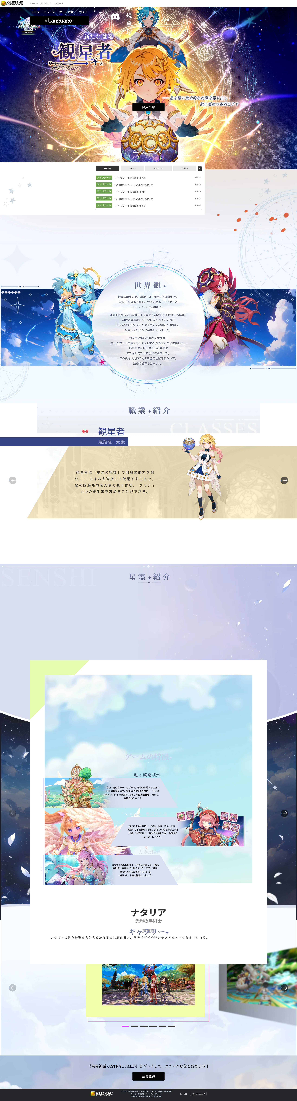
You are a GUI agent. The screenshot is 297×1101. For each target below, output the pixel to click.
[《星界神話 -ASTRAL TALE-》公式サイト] (28, 34)
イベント (132, 168)
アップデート (158, 168)
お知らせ (185, 168)
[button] (284, 480)
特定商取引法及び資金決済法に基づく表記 (146, 1096)
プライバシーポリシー (154, 1094)
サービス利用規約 (137, 1094)
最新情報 (107, 168)
